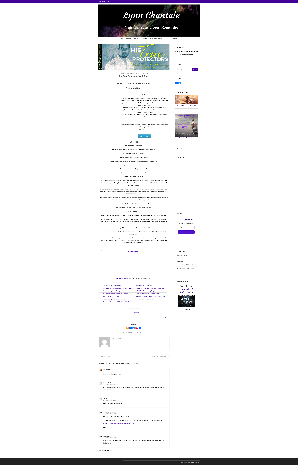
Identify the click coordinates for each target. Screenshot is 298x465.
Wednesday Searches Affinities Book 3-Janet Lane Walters (118, 288)
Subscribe (186, 232)
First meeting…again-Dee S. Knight (112, 291)
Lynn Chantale (144, 73)
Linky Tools (159, 317)
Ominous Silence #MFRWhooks (159, 356)
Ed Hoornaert (107, 436)
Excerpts (137, 73)
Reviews (144, 38)
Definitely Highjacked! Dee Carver (111, 296)
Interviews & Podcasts (156, 38)
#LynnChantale (122, 73)
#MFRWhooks (130, 73)
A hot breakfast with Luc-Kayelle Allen (112, 285)
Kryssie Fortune (108, 383)
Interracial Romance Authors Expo (186, 105)
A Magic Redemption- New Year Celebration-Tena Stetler (151, 296)
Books (136, 38)
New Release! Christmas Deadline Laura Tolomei (115, 293)
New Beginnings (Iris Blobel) (144, 285)
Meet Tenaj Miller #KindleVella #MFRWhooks (184, 260)
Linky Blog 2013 (165, 317)
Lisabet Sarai (107, 369)
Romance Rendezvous (186, 138)
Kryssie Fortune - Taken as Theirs (145, 299)
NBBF (178, 271)
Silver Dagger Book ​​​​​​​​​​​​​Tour (124, 278)
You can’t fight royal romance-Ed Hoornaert (114, 299)
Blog (167, 38)
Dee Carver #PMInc (109, 412)
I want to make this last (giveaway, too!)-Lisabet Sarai (150, 288)
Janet (105, 398)
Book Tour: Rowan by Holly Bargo (145, 291)
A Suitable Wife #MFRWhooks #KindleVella (187, 265)
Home (121, 38)
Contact (175, 38)
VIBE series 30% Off (182, 255)
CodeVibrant (197, 462)
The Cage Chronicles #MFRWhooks (185, 268)
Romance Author (145, 332)
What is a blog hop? (134, 312)
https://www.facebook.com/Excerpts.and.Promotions (119, 423)
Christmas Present (105, 356)
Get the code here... (134, 315)
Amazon (128, 38)
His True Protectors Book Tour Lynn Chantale (148, 293)
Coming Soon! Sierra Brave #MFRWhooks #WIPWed (116, 301)
